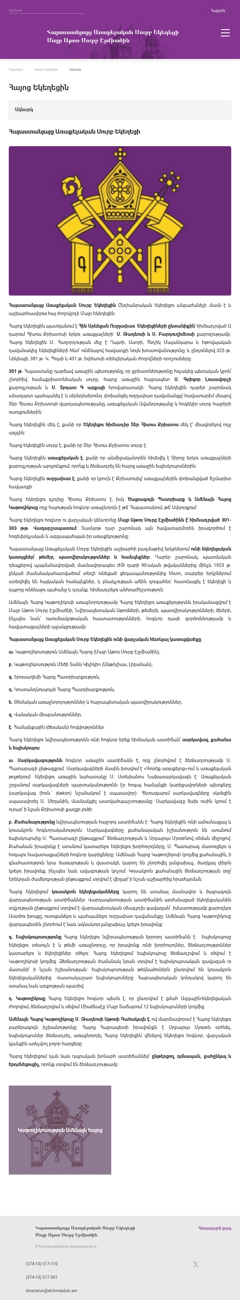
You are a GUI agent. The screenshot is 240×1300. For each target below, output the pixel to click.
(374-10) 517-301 (42, 1277)
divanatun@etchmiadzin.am (51, 1290)
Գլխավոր (16, 69)
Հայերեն (218, 11)
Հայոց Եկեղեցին (46, 69)
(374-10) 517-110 (42, 1263)
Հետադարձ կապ (214, 1228)
